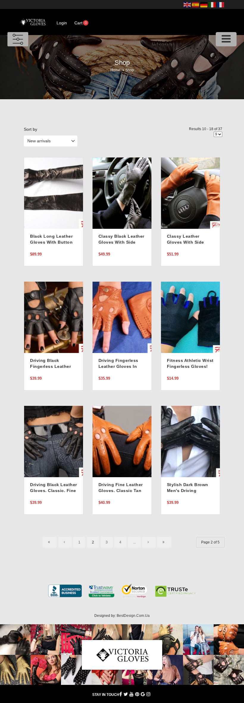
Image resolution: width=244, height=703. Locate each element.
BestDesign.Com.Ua (133, 616)
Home (115, 70)
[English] (187, 4)
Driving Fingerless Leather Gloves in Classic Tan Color (118, 366)
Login (62, 23)
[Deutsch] (204, 4)
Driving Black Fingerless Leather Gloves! (50, 366)
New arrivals (39, 140)
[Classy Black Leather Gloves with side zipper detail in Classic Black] (122, 193)
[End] (164, 542)
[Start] (50, 542)
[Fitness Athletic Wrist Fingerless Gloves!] (190, 317)
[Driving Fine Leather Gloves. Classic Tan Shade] (122, 441)
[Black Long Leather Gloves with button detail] (53, 193)
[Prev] (65, 542)
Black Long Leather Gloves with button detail (51, 242)
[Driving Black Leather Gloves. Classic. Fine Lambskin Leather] (53, 441)
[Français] (220, 4)
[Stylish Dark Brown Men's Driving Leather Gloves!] (190, 441)
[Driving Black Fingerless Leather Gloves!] (53, 317)
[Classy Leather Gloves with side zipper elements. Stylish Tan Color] (190, 193)
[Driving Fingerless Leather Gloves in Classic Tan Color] (122, 317)
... (134, 542)
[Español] (195, 4)
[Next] (149, 542)
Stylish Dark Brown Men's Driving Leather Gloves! (187, 490)
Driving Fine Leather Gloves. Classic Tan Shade (120, 490)
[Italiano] (212, 4)
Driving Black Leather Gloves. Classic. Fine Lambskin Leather (53, 490)
